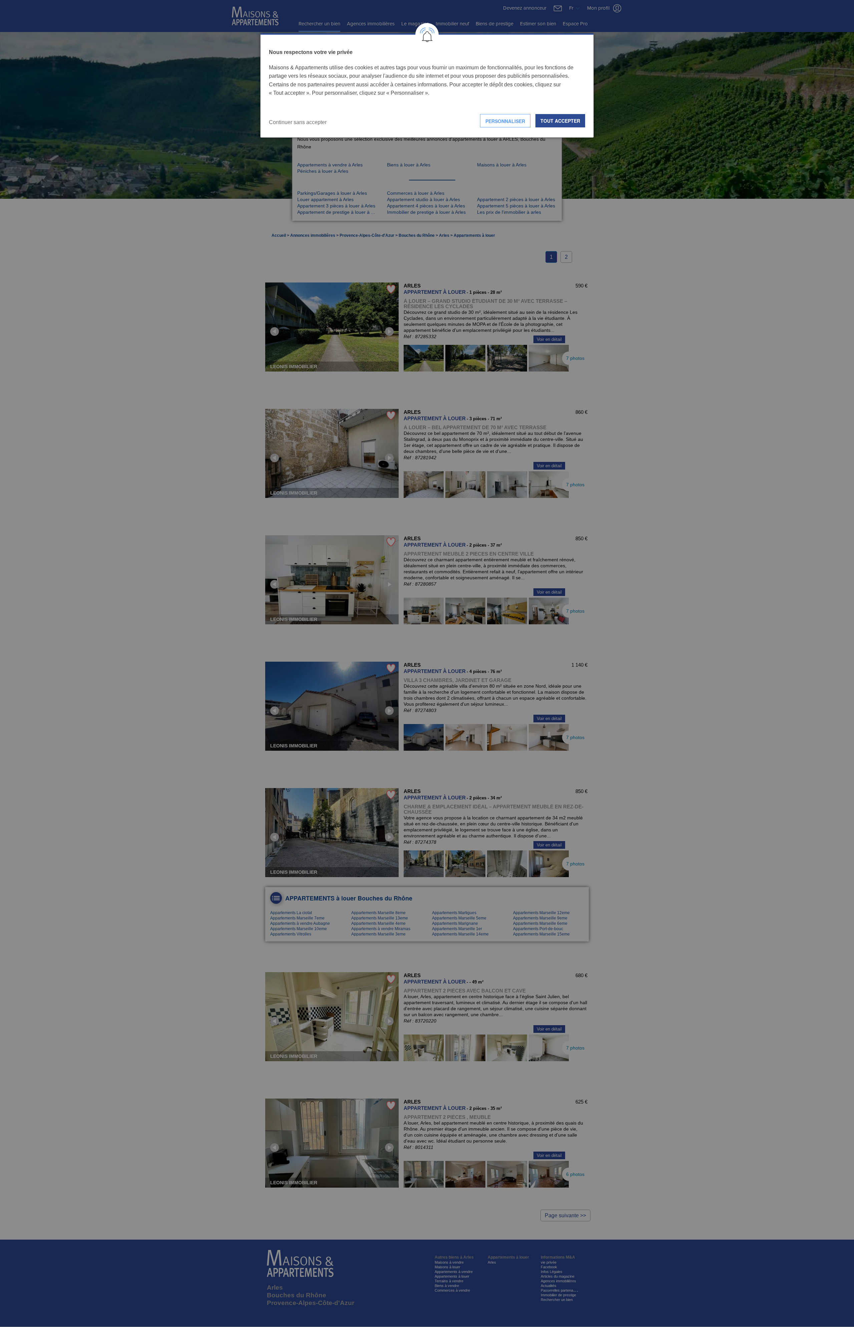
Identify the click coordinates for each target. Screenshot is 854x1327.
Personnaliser (505, 121)
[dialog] (427, 85)
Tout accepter (560, 120)
